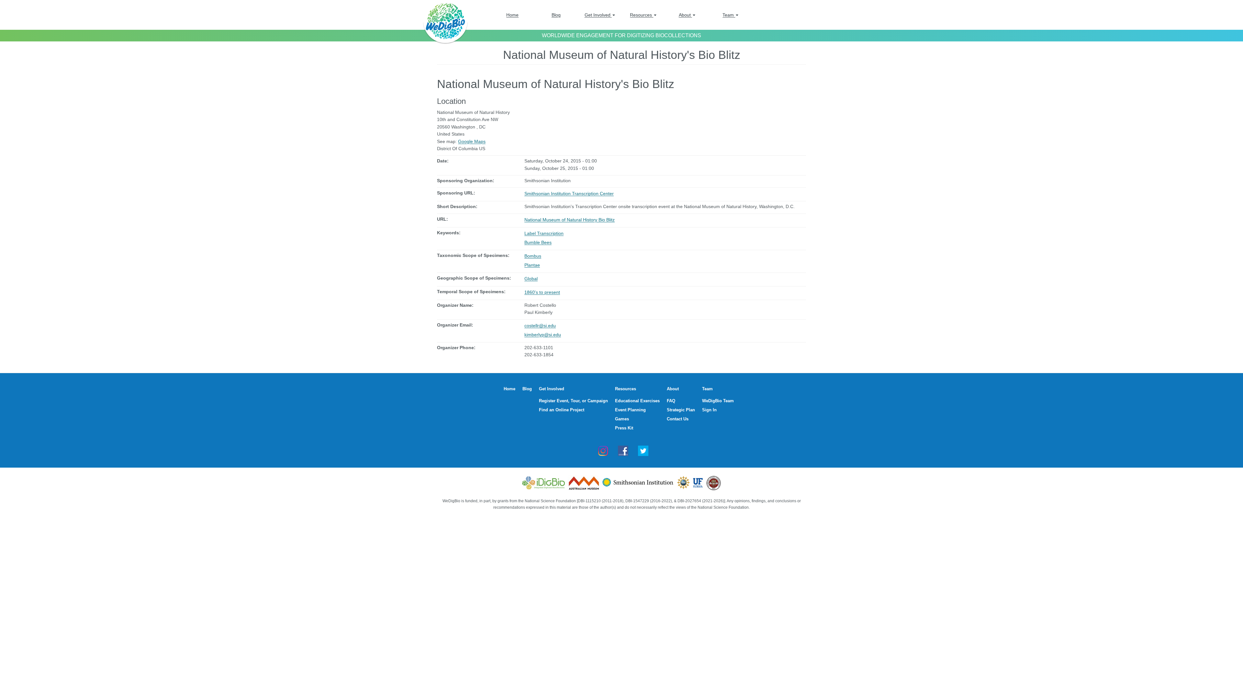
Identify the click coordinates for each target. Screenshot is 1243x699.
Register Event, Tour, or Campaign (573, 400)
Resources (641, 14)
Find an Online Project (561, 409)
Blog (556, 14)
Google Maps (472, 141)
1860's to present (542, 292)
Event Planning (630, 409)
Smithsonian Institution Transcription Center (569, 193)
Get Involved (598, 14)
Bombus (532, 256)
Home (512, 14)
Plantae (532, 265)
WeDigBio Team (718, 400)
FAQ (671, 400)
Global (531, 278)
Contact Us (678, 418)
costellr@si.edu (540, 325)
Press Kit (624, 428)
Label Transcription (544, 233)
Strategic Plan (681, 409)
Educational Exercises (637, 400)
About (685, 14)
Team (728, 14)
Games (622, 418)
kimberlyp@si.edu (542, 334)
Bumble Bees (538, 242)
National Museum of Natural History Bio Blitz (569, 219)
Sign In (709, 409)
